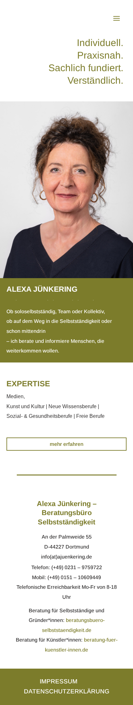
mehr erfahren (66, 444)
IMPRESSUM (58, 681)
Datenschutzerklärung (66, 691)
